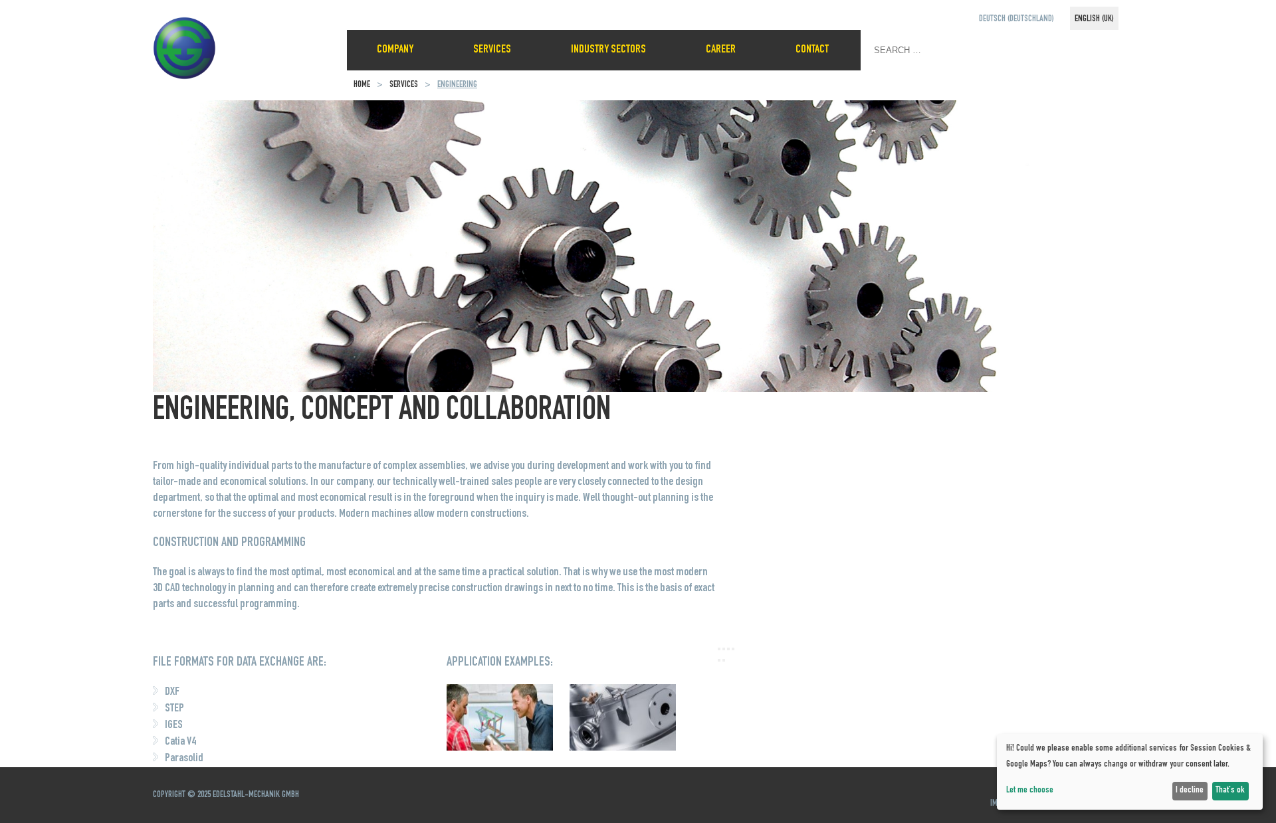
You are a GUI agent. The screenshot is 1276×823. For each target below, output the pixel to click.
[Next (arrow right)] (723, 660)
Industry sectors (608, 50)
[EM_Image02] (623, 748)
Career (721, 50)
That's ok (1230, 790)
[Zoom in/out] (733, 649)
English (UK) (1094, 19)
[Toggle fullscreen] (728, 649)
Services (492, 50)
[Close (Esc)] (719, 649)
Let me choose (1029, 790)
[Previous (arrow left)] (719, 660)
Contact (812, 50)
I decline (1190, 790)
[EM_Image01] (500, 748)
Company (395, 50)
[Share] (723, 649)
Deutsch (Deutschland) (1016, 19)
